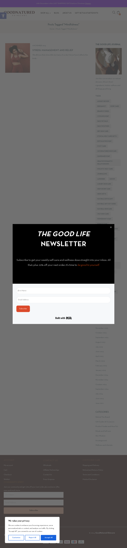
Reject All (32, 537)
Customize (16, 537)
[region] (32, 530)
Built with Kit (63, 318)
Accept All (48, 537)
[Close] (110, 227)
